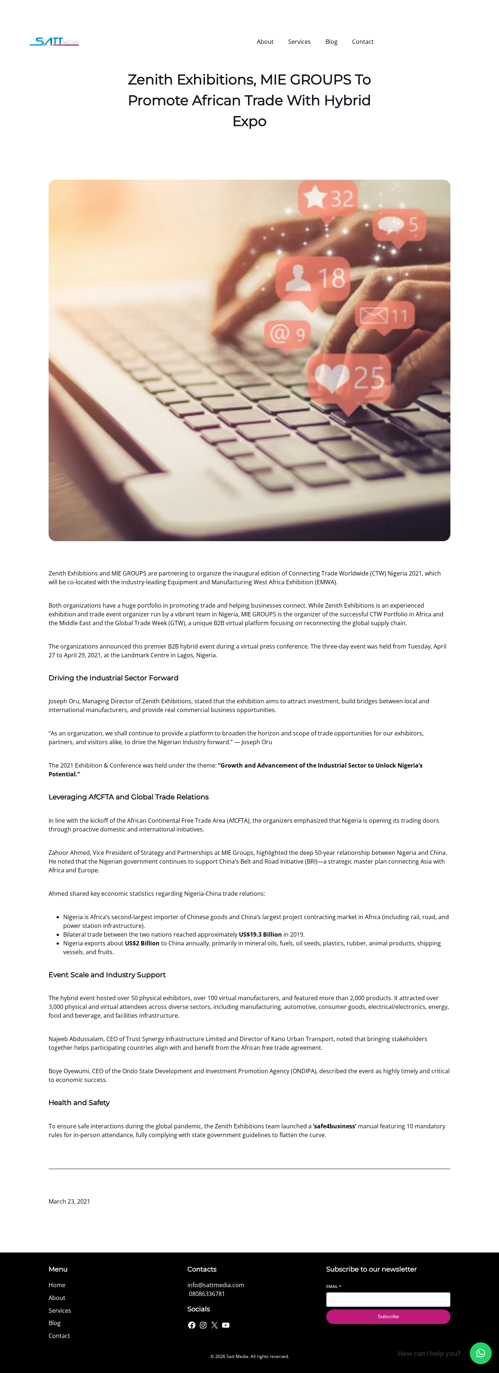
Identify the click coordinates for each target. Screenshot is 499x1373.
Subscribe (388, 1316)
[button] (481, 1353)
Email (333, 1286)
